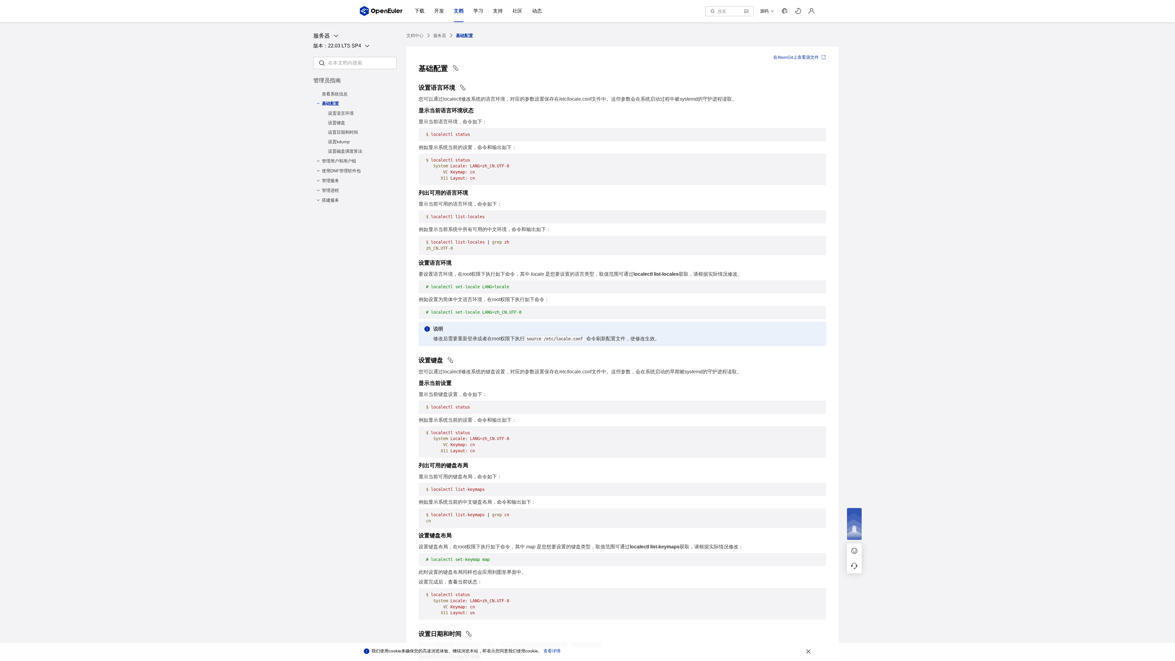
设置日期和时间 (343, 132)
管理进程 (330, 190)
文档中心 (414, 35)
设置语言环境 (341, 113)
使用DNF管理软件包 (341, 170)
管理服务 (330, 180)
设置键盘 (336, 122)
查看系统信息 (335, 93)
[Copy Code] (818, 134)
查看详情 (552, 650)
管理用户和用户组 (339, 161)
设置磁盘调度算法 (345, 151)
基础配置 (330, 103)
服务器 (439, 35)
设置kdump (339, 141)
